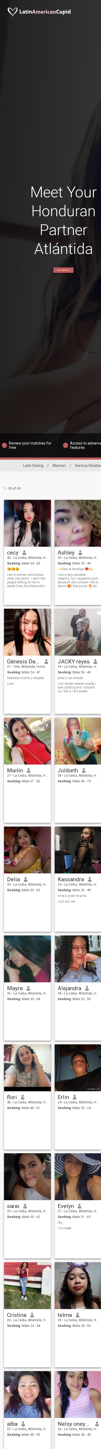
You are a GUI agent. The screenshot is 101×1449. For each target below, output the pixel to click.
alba (12, 1424)
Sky (60, 1222)
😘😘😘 (13, 569)
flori (12, 1097)
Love (10, 684)
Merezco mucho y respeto (25, 678)
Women (59, 465)
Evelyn (66, 1206)
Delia (13, 879)
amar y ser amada (70, 678)
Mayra (15, 988)
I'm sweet (64, 1228)
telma (65, 1315)
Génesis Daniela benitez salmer (24, 661)
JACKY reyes (74, 661)
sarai (13, 1206)
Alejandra (69, 988)
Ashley (66, 552)
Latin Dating (33, 465)
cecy (13, 552)
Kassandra (71, 879)
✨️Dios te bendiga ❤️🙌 (75, 569)
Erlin (63, 1097)
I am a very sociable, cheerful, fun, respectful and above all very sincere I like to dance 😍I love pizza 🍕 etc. (78, 580)
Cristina (16, 1315)
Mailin (15, 770)
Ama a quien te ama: (72, 896)
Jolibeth (68, 770)
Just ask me (66, 901)
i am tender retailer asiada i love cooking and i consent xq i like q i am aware (77, 687)
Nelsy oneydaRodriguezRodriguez (74, 1424)
